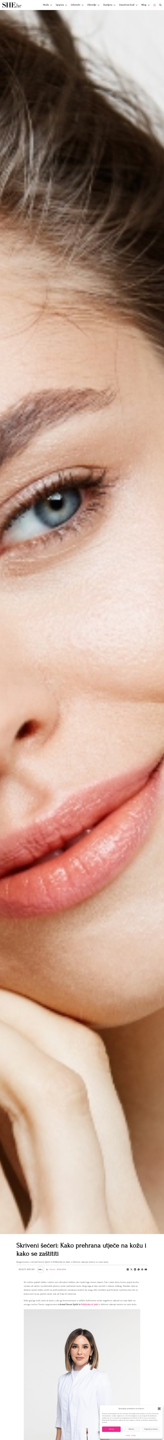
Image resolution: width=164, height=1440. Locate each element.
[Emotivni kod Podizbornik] (137, 5)
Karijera (107, 4)
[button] (159, 1408)
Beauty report (27, 1269)
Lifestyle (75, 4)
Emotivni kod (126, 4)
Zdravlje (91, 4)
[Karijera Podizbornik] (114, 5)
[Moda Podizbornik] (51, 5)
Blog (143, 4)
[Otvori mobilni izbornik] (154, 5)
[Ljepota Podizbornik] (66, 5)
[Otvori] (160, 5)
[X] (131, 1269)
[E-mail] (146, 1269)
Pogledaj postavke (151, 1429)
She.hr (53, 1269)
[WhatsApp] (138, 1269)
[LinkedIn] (135, 1269)
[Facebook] (128, 1269)
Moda (46, 4)
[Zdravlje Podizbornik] (98, 5)
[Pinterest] (142, 1269)
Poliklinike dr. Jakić (89, 1304)
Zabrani (131, 1429)
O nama (128, 1435)
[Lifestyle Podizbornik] (83, 5)
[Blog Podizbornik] (149, 5)
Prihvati (111, 1429)
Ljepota (60, 4)
